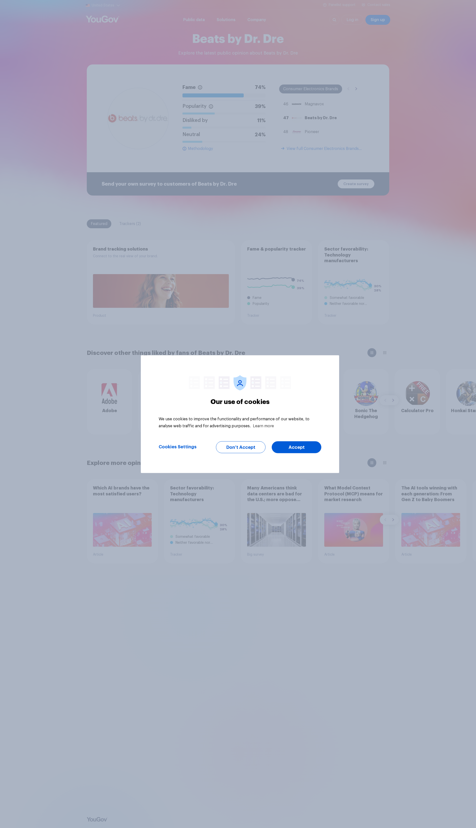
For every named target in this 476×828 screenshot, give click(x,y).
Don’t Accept (240, 447)
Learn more (263, 426)
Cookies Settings (178, 446)
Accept (297, 447)
